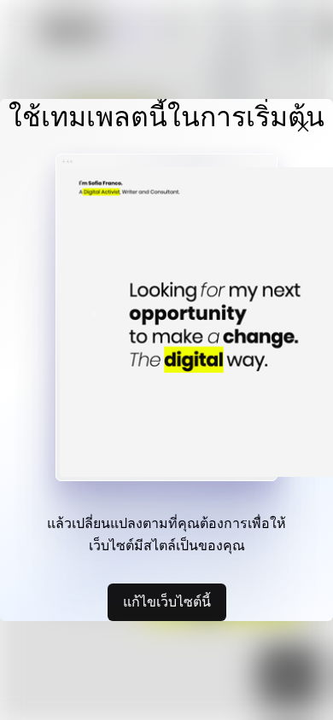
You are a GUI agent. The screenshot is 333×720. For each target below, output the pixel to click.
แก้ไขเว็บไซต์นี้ (167, 601)
